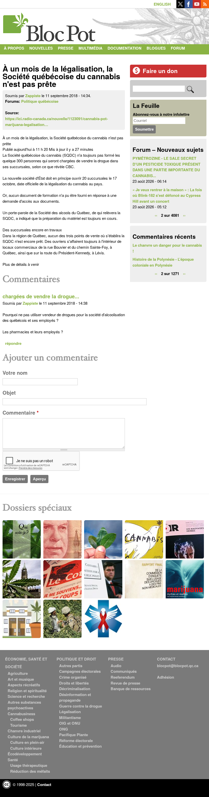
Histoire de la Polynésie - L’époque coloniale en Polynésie (163, 262)
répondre (13, 343)
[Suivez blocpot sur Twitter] (180, 6)
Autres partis (70, 665)
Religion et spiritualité (27, 690)
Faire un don (160, 71)
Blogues (156, 48)
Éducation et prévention (80, 746)
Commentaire (21, 412)
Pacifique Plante (73, 734)
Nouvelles (41, 48)
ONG (63, 729)
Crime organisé (72, 677)
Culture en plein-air (27, 742)
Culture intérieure (26, 748)
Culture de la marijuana (28, 736)
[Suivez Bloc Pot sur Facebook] (189, 6)
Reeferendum (123, 677)
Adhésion (165, 677)
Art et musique (21, 679)
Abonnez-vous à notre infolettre (161, 114)
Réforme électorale (76, 740)
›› (184, 215)
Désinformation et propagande (75, 697)
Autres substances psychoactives (24, 705)
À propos (14, 48)
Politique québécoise (39, 101)
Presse (65, 48)
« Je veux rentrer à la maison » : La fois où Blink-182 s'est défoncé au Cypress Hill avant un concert (167, 195)
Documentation (124, 48)
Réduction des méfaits (30, 771)
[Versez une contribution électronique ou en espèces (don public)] (136, 73)
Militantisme (70, 717)
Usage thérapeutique (28, 765)
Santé (13, 759)
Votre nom (15, 372)
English (162, 4)
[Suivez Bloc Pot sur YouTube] (197, 6)
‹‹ (156, 215)
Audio (116, 665)
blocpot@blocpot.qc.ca (177, 665)
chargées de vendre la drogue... (41, 296)
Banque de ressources (131, 688)
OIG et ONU (69, 723)
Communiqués (124, 671)
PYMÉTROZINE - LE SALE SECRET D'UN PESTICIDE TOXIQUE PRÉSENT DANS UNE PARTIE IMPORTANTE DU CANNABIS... (166, 166)
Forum (178, 48)
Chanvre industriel (24, 731)
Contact (13, 58)
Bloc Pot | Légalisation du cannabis (50, 25)
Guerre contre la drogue (80, 706)
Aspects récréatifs (24, 685)
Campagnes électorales (80, 671)
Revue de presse (125, 683)
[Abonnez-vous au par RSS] (205, 6)
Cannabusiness (21, 713)
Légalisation (70, 711)
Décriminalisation (74, 688)
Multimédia (90, 48)
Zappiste (33, 95)
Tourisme (18, 725)
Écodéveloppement (25, 754)
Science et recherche (26, 696)
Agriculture (18, 673)
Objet (9, 392)
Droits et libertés (74, 683)
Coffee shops (22, 719)
